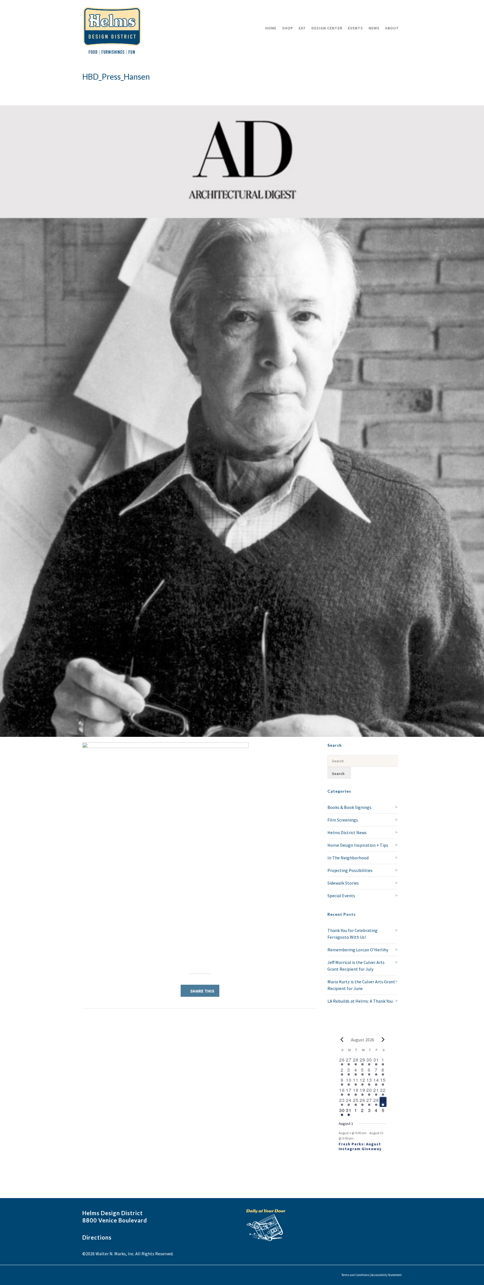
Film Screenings (342, 820)
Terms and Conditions (355, 1275)
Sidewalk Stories (343, 883)
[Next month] (383, 1039)
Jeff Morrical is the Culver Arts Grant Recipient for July (356, 965)
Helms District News (347, 832)
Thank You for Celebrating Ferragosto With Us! (352, 934)
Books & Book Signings (349, 807)
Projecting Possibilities (350, 870)
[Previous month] (342, 1039)
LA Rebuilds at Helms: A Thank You (360, 1001)
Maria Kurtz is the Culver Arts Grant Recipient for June (361, 985)
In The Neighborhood (348, 857)
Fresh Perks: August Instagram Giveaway (360, 1146)
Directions (96, 1237)
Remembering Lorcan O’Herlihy (357, 949)
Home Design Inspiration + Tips (357, 845)
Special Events (341, 895)
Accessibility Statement (386, 1275)
